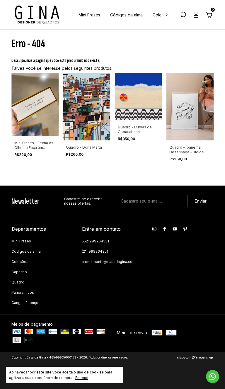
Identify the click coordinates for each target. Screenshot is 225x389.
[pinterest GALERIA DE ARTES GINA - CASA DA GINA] (185, 229)
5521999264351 (95, 241)
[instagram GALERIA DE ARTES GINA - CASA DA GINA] (154, 229)
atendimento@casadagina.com (109, 261)
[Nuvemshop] (195, 358)
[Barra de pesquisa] (183, 15)
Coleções (19, 261)
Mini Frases (89, 14)
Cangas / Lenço (24, 302)
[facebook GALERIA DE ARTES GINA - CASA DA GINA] (164, 229)
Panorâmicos (22, 292)
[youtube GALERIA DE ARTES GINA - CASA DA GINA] (175, 229)
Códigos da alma (126, 14)
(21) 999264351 (95, 251)
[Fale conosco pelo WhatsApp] (212, 376)
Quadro (17, 282)
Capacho (19, 272)
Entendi (81, 378)
